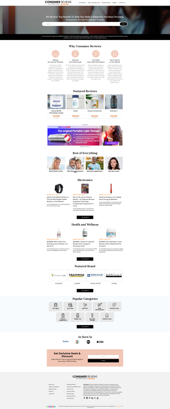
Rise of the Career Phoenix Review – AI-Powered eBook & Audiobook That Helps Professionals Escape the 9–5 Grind (83, 201)
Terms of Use (70, 389)
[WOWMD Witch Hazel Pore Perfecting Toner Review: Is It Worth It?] (59, 237)
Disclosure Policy (71, 396)
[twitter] (95, 398)
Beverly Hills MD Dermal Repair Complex (56, 112)
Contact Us (122, 2)
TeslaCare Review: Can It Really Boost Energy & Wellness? (110, 198)
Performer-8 (113, 111)
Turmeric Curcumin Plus (95, 111)
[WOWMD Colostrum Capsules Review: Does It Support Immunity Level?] (85, 237)
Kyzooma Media (118, 406)
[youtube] (98, 398)
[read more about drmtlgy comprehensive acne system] (77, 275)
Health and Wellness (94, 2)
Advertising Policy (71, 384)
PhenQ (75, 111)
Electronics (82, 2)
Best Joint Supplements (94, 171)
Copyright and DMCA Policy (73, 386)
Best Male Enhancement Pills (75, 172)
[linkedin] (92, 398)
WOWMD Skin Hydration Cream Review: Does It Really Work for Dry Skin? (110, 244)
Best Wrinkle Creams (56, 171)
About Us (51, 391)
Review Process (106, 2)
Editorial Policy (70, 393)
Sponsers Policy (71, 391)
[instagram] (87, 398)
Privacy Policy (70, 398)
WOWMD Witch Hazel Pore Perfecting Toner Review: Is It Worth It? (57, 244)
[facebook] (84, 398)
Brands (115, 2)
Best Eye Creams (114, 171)
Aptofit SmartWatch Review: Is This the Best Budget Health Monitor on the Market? (57, 199)
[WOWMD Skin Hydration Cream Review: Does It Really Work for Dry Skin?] (111, 237)
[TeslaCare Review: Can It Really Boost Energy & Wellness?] (111, 193)
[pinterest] (90, 398)
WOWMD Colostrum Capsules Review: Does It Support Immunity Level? (83, 244)
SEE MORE (84, 217)
